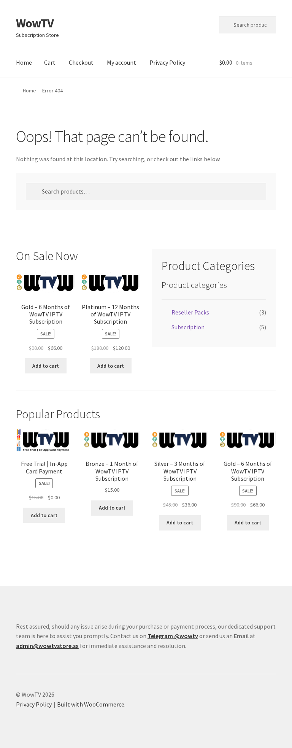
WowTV (35, 23)
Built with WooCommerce (90, 704)
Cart (50, 62)
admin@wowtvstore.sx (47, 646)
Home (24, 62)
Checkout (81, 62)
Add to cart (45, 365)
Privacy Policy (167, 62)
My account (121, 62)
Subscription (188, 327)
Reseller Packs (190, 312)
